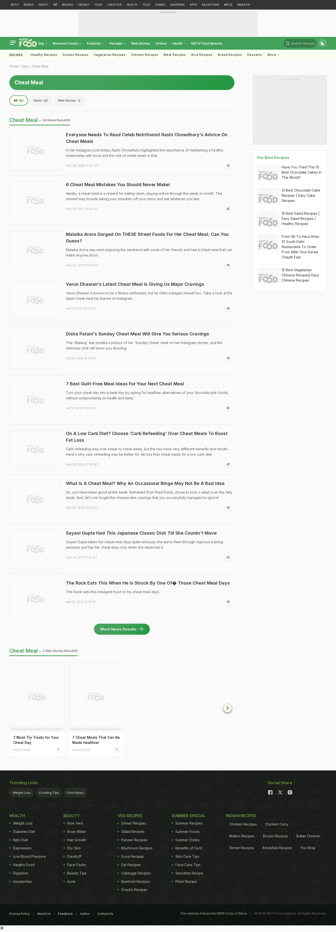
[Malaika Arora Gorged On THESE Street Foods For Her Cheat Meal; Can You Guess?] (35, 250)
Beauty (71, 815)
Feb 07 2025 (22, 749)
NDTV (15, 4)
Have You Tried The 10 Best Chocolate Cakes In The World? (301, 172)
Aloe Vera (75, 823)
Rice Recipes (202, 55)
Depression (22, 848)
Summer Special (189, 815)
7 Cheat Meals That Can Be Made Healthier (96, 740)
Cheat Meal (40, 66)
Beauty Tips (77, 873)
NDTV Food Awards (206, 43)
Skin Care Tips (187, 856)
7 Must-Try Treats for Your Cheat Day (36, 740)
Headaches (22, 881)
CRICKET (84, 4)
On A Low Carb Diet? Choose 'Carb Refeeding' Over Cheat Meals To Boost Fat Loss (147, 437)
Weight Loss (22, 793)
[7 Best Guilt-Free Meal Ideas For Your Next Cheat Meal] (35, 399)
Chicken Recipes (144, 55)
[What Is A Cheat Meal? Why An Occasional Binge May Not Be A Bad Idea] (35, 499)
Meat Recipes (175, 55)
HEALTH (132, 4)
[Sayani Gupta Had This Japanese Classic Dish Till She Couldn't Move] (35, 549)
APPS (193, 4)
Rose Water (76, 831)
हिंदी (55, 4)
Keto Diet (20, 840)
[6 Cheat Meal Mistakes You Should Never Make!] (35, 200)
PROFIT (43, 4)
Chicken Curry (276, 824)
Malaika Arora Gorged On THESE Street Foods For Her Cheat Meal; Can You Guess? (147, 237)
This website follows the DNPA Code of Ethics (213, 913)
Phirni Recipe (186, 881)
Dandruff (74, 856)
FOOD (99, 4)
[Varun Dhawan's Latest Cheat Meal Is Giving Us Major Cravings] (35, 300)
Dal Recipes (131, 865)
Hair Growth (76, 840)
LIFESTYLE (114, 4)
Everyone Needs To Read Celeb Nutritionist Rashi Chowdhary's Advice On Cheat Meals (147, 138)
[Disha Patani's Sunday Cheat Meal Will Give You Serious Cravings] (35, 350)
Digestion (20, 873)
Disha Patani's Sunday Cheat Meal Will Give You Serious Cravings (137, 333)
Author (85, 914)
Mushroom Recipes (137, 848)
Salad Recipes (133, 831)
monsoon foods (66, 43)
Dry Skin (74, 848)
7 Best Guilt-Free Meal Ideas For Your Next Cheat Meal (125, 383)
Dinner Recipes (133, 823)
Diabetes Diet (24, 831)
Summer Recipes (189, 823)
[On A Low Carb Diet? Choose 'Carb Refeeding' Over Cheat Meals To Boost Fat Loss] (35, 449)
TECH (146, 4)
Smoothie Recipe (189, 873)
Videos (161, 43)
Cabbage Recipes (136, 873)
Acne (71, 881)
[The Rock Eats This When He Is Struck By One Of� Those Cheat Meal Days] (35, 599)
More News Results (118, 629)
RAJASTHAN (210, 4)
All (18, 100)
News (40, 100)
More (272, 55)
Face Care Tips (187, 865)
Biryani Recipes (275, 836)
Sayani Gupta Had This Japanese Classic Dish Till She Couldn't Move (141, 533)
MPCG (228, 4)
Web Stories (140, 43)
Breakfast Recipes (277, 848)
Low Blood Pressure (29, 856)
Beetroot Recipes (135, 881)
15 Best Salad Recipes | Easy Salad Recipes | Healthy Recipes (301, 218)
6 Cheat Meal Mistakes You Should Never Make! (118, 184)
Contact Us (105, 914)
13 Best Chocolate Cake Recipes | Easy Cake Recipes (301, 195)
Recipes (116, 43)
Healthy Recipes (44, 55)
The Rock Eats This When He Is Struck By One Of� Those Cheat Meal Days (148, 583)
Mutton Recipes (242, 836)
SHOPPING (177, 4)
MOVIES (67, 4)
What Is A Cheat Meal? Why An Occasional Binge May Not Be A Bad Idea (145, 483)
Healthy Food (24, 865)
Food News (75, 793)
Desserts (254, 55)
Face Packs (76, 865)
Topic (25, 66)
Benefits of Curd (188, 848)
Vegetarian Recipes (110, 55)
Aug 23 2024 (81, 749)
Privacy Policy (19, 914)
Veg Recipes (130, 815)
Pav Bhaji (308, 848)
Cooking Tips (49, 793)
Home (13, 66)
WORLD (29, 4)
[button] (227, 708)
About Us (44, 914)
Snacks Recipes (75, 55)
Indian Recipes (241, 815)
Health (177, 43)
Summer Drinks (187, 840)
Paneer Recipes (134, 840)
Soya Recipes (132, 856)
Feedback (65, 914)
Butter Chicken (308, 836)
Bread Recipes (230, 55)
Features (94, 43)
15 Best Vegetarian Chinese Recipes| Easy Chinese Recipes (300, 275)
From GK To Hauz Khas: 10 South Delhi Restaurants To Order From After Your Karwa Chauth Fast (301, 246)
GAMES (160, 4)
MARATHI (243, 4)
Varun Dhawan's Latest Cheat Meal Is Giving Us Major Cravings (135, 284)
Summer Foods (187, 831)
